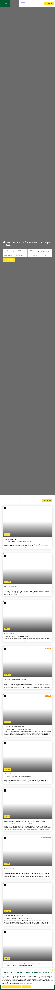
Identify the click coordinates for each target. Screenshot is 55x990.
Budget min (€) (45, 251)
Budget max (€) (8, 255)
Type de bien (18, 250)
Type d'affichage (6, 499)
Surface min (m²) (20, 255)
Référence (43, 255)
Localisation (31, 250)
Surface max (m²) (33, 255)
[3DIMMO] (29, 3)
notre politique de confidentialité (24, 983)
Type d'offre (6, 250)
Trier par (20, 499)
